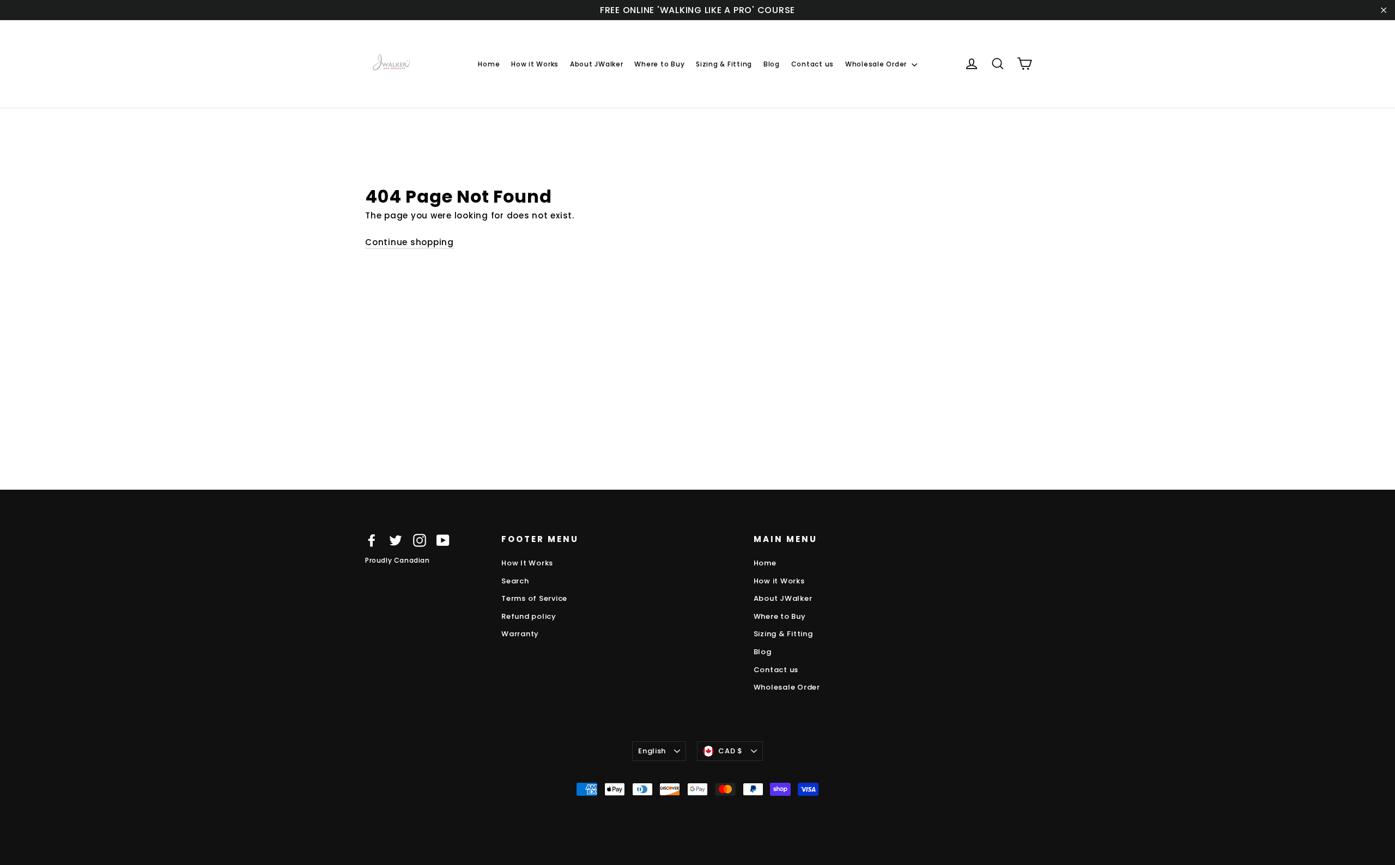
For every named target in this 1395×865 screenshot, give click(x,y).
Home (489, 64)
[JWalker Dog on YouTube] (443, 540)
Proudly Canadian (397, 560)
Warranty (520, 634)
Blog (771, 64)
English (652, 751)
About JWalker (596, 64)
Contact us (812, 64)
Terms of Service (534, 598)
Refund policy (528, 616)
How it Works (535, 64)
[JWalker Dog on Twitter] (395, 540)
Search (515, 581)
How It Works (527, 563)
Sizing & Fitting (724, 64)
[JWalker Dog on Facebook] (371, 540)
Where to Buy (659, 64)
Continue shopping (409, 242)
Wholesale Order (877, 64)
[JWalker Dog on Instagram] (419, 540)
